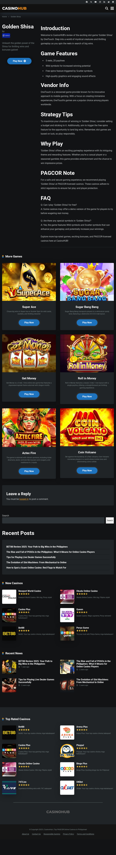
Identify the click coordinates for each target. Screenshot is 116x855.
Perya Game (82, 627)
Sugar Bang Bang (87, 307)
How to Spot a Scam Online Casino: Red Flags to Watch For (36, 567)
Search (5, 515)
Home (4, 17)
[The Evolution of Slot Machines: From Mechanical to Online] (67, 691)
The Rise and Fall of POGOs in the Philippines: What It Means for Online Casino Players (50, 552)
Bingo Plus (81, 763)
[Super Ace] (29, 300)
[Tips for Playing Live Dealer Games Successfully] (9, 691)
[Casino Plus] (9, 621)
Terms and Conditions (85, 834)
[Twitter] (91, 2)
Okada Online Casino (87, 591)
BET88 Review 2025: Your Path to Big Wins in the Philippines (37, 546)
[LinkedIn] (104, 2)
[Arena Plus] (67, 738)
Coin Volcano (87, 452)
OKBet (79, 782)
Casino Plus (24, 609)
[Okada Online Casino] (67, 603)
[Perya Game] (67, 639)
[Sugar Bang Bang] (87, 300)
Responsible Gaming (52, 834)
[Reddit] (108, 2)
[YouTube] (96, 2)
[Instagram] (100, 2)
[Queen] (67, 621)
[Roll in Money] (87, 371)
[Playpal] (67, 757)
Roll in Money (87, 378)
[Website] (113, 2)
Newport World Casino (29, 591)
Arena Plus (82, 726)
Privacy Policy (68, 834)
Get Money (29, 378)
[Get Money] (29, 371)
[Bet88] (9, 639)
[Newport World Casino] (9, 603)
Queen (79, 609)
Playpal (80, 745)
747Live (22, 782)
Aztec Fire (29, 453)
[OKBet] (67, 794)
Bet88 (21, 627)
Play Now (18, 61)
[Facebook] (87, 2)
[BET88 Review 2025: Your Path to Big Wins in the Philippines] (9, 673)
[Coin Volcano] (87, 445)
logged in (24, 499)
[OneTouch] (6, 35)
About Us (25, 834)
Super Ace (29, 307)
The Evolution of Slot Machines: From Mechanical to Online (36, 562)
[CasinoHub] (14, 8)
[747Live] (9, 794)
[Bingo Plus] (67, 775)
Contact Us (36, 834)
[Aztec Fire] (29, 446)
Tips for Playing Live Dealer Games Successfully (31, 557)
